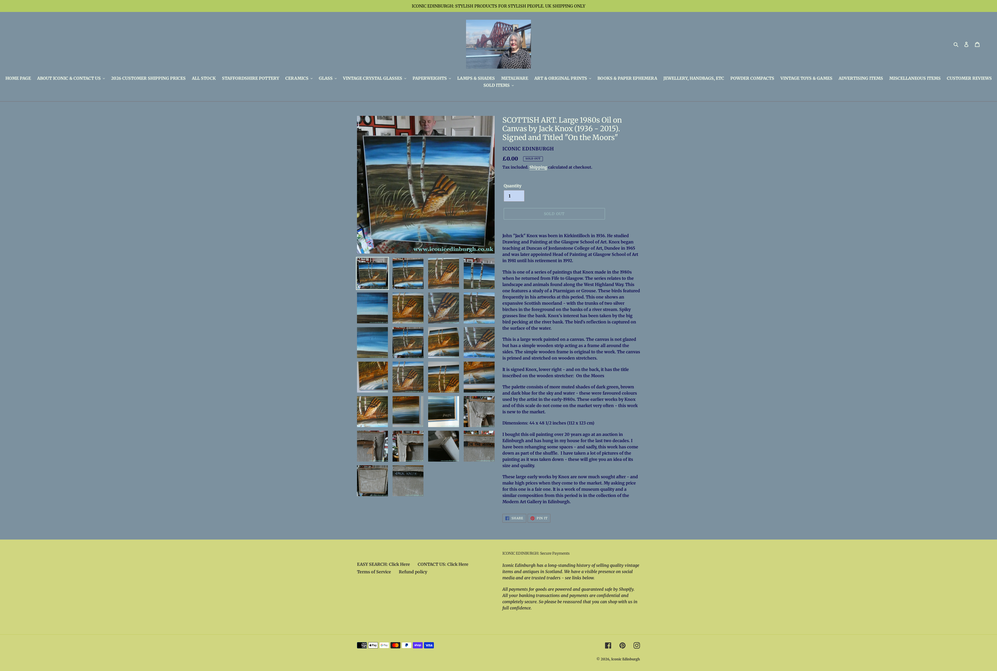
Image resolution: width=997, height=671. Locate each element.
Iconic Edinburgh (625, 659)
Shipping (538, 167)
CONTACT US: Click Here (443, 564)
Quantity (512, 185)
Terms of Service (374, 571)
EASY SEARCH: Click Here (383, 564)
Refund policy (413, 571)
